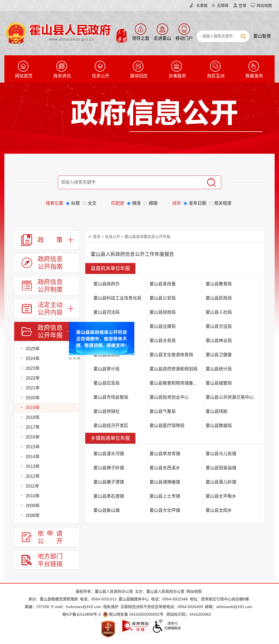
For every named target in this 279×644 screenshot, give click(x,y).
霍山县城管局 (219, 383)
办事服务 (177, 76)
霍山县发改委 (163, 284)
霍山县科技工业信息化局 (117, 298)
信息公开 (100, 76)
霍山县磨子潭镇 (108, 482)
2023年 (33, 368)
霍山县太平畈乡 (221, 496)
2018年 (33, 417)
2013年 (33, 466)
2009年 (33, 505)
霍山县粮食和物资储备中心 (176, 383)
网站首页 (23, 76)
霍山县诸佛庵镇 (165, 482)
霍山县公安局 (163, 298)
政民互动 (216, 76)
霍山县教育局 (219, 284)
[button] (199, 5)
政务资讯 (62, 76)
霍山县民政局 (219, 298)
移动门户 (184, 38)
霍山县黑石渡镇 (108, 496)
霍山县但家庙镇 (221, 467)
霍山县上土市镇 (165, 496)
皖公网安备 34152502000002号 (136, 614)
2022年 (33, 378)
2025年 (33, 348)
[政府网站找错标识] (135, 626)
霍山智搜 (262, 36)
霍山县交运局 (219, 326)
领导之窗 (140, 38)
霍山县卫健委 (219, 354)
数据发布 (254, 76)
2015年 (33, 447)
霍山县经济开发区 (110, 425)
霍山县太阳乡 (219, 510)
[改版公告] (108, 342)
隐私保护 (111, 606)
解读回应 (139, 76)
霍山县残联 (217, 411)
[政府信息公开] (166, 115)
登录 (242, 5)
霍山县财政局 (163, 312)
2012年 (33, 476)
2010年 (33, 496)
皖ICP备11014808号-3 (81, 614)
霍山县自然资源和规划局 (174, 369)
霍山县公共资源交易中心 (230, 397)
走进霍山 (162, 38)
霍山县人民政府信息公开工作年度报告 (132, 254)
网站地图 (264, 5)
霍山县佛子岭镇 (108, 467)
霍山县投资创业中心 (169, 397)
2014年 (33, 456)
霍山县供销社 (106, 411)
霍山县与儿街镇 (221, 453)
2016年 (33, 437)
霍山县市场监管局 (110, 397)
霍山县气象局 (163, 411)
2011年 (32, 486)
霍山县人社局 (219, 312)
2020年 (33, 397)
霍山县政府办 (106, 284)
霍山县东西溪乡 (165, 467)
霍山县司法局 (106, 312)
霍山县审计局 (106, 369)
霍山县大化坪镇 (165, 510)
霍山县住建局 (163, 326)
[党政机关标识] (108, 629)
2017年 (33, 427)
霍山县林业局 (219, 340)
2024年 (33, 358)
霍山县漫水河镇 (108, 453)
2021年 (33, 388)
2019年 (33, 407)
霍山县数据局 (219, 425)
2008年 (33, 515)
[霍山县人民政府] (65, 32)
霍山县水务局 (163, 340)
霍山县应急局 (106, 383)
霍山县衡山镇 (106, 510)
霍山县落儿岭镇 (221, 482)
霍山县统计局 (219, 369)
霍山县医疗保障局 (167, 425)
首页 (97, 236)
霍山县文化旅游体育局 (171, 354)
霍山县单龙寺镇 (165, 453)
